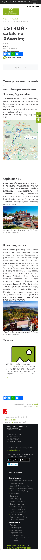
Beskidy (13, 525)
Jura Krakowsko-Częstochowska (16, 531)
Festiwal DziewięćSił (17, 509)
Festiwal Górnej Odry (18, 507)
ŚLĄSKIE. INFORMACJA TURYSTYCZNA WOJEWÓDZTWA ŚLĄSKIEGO (16, 2)
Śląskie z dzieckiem (17, 501)
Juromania (14, 496)
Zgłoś (35, 404)
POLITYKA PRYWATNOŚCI (19, 548)
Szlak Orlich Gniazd (17, 483)
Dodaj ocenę (10, 420)
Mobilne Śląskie (13, 450)
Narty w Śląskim (16, 515)
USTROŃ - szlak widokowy (18, 364)
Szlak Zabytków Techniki (19, 486)
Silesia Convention (17, 520)
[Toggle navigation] (34, 2)
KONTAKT (11, 545)
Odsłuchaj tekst (14, 57)
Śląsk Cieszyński (16, 528)
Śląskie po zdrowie (17, 504)
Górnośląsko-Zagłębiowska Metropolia (20, 539)
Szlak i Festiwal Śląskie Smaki (21, 481)
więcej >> (8, 377)
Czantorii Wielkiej (21, 284)
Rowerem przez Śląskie (19, 517)
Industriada (14, 493)
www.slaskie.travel (11, 335)
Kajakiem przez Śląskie (18, 512)
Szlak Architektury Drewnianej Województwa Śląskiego (21, 490)
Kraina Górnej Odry (17, 535)
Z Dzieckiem (33, 6)
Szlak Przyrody (15, 499)
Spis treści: (20, 67)
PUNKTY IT (23, 545)
